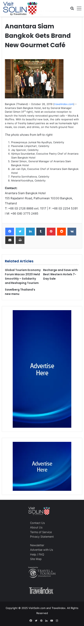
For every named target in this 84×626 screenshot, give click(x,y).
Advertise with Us (41, 549)
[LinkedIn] (30, 232)
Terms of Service (41, 532)
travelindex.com (63, 104)
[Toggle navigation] (78, 8)
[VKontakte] (71, 232)
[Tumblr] (40, 232)
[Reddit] (61, 232)
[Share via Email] (9, 240)
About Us (36, 527)
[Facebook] (9, 232)
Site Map (36, 559)
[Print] (20, 240)
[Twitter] (20, 232)
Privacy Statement (42, 536)
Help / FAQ (37, 554)
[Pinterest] (51, 232)
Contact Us (37, 523)
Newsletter (37, 545)
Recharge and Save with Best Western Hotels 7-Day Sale (60, 274)
